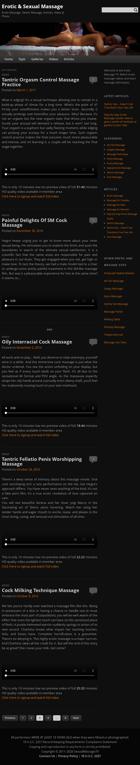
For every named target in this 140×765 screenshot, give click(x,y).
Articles (69, 59)
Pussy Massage (115, 163)
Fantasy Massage (114, 327)
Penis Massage (115, 158)
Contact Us (47, 756)
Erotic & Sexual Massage (32, 6)
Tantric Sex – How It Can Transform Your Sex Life (118, 105)
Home (9, 59)
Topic (22, 59)
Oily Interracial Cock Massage (37, 341)
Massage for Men (116, 204)
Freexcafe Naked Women (119, 273)
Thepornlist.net (113, 334)
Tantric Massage (115, 172)
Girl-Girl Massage (116, 145)
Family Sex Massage (116, 304)
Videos (53, 59)
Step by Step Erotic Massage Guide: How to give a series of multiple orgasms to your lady (120, 120)
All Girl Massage (114, 281)
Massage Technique (117, 154)
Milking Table (112, 319)
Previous (10, 718)
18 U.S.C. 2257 (91, 756)
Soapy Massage (113, 288)
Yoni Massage (114, 177)
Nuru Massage (113, 296)
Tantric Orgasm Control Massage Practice (40, 82)
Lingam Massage (116, 149)
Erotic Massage (115, 195)
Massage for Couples (118, 200)
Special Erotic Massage (119, 167)
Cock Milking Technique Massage (40, 590)
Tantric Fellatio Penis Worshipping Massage (42, 461)
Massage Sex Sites (115, 342)
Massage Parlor (113, 311)
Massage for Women (118, 209)
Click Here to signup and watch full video (30, 196)
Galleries (37, 59)
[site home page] (70, 39)
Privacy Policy (68, 756)
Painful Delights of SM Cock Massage (34, 222)
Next (76, 718)
